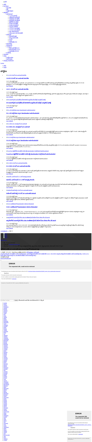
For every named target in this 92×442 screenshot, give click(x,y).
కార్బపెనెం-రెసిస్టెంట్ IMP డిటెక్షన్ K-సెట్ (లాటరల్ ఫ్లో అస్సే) (69, 253)
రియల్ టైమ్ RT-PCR (14, 51)
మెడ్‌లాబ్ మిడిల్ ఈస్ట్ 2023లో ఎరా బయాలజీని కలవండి (21, 193)
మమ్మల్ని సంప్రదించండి (8, 60)
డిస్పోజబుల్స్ (9, 45)
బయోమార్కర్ (9, 14)
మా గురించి (5, 6)
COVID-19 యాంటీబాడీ (14, 29)
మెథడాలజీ (8, 34)
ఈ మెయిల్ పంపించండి (6, 258)
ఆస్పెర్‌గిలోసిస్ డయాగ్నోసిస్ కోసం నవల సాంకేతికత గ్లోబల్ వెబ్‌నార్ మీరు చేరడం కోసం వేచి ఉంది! (31, 220)
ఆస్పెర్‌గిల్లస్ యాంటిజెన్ (14, 18)
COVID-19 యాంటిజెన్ (14, 28)
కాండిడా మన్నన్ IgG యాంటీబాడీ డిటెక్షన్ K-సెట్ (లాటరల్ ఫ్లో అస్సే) (21, 255)
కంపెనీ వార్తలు (9, 59)
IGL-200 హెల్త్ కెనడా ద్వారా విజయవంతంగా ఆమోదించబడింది (22, 113)
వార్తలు (5, 55)
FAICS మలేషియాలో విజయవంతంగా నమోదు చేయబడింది (21, 207)
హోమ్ (4, 4)
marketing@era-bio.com (14, 244)
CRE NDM (53, 253)
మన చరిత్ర (8, 7)
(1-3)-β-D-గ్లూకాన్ (13, 15)
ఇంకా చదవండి (9, 86)
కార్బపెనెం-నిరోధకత (13, 26)
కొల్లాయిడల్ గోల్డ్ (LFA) (14, 48)
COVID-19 (9, 46)
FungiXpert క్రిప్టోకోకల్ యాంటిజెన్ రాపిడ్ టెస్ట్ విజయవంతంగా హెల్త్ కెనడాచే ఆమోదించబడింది (30, 154)
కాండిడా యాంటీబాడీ (13, 25)
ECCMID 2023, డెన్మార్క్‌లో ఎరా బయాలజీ (18, 127)
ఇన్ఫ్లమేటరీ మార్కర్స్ (14, 31)
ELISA (11, 39)
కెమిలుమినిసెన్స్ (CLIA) (14, 49)
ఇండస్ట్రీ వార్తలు (9, 57)
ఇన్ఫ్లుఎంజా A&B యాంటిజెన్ (16, 33)
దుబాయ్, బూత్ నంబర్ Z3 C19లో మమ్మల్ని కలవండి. (20, 179)
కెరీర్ (7, 9)
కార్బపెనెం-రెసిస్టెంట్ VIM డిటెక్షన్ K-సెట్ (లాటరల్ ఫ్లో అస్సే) (13, 253)
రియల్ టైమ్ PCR (13, 41)
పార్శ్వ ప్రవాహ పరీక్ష (13, 37)
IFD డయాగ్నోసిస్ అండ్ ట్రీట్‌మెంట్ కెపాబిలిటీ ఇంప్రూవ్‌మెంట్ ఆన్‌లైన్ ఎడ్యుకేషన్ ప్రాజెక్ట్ (28, 102)
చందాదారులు (4, 240)
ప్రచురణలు (5, 54)
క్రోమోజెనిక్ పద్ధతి (13, 36)
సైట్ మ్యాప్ (36, 252)
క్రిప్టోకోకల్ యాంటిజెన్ (13, 21)
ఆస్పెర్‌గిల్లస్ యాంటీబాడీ (14, 20)
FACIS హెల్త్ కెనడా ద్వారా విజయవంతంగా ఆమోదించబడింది (22, 140)
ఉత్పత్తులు (5, 12)
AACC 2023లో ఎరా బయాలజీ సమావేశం (17, 89)
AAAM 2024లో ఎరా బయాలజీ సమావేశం (17, 78)
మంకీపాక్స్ (8, 52)
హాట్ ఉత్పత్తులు (30, 252)
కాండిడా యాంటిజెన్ (13, 23)
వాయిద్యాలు (9, 43)
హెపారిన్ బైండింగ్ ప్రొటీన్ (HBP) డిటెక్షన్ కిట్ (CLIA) (38, 253)
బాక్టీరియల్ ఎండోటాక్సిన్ (14, 17)
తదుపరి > (5, 231)
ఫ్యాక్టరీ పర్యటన (9, 10)
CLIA (10, 40)
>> (8, 231)
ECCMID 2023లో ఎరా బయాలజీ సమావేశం (18, 166)
